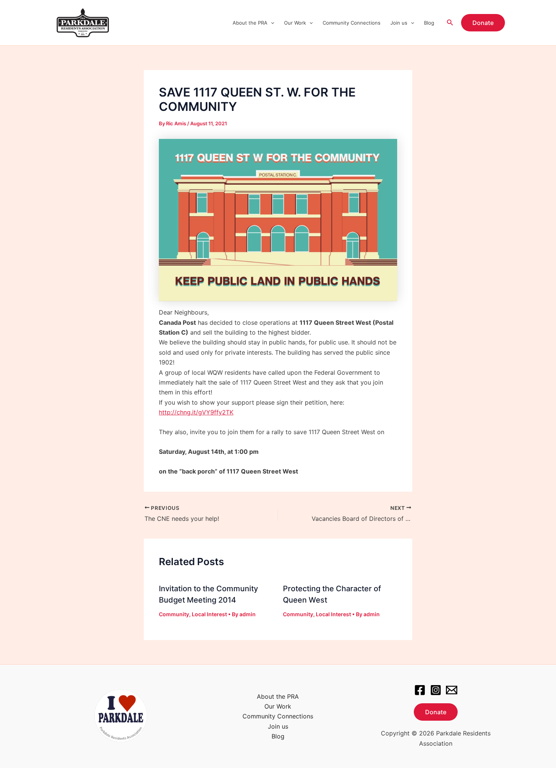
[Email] (451, 690)
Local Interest (209, 614)
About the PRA (250, 23)
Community (174, 614)
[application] (270, 23)
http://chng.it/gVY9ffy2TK (196, 412)
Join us (398, 23)
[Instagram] (435, 690)
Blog (429, 23)
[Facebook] (420, 690)
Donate (435, 712)
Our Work (295, 23)
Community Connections (352, 23)
